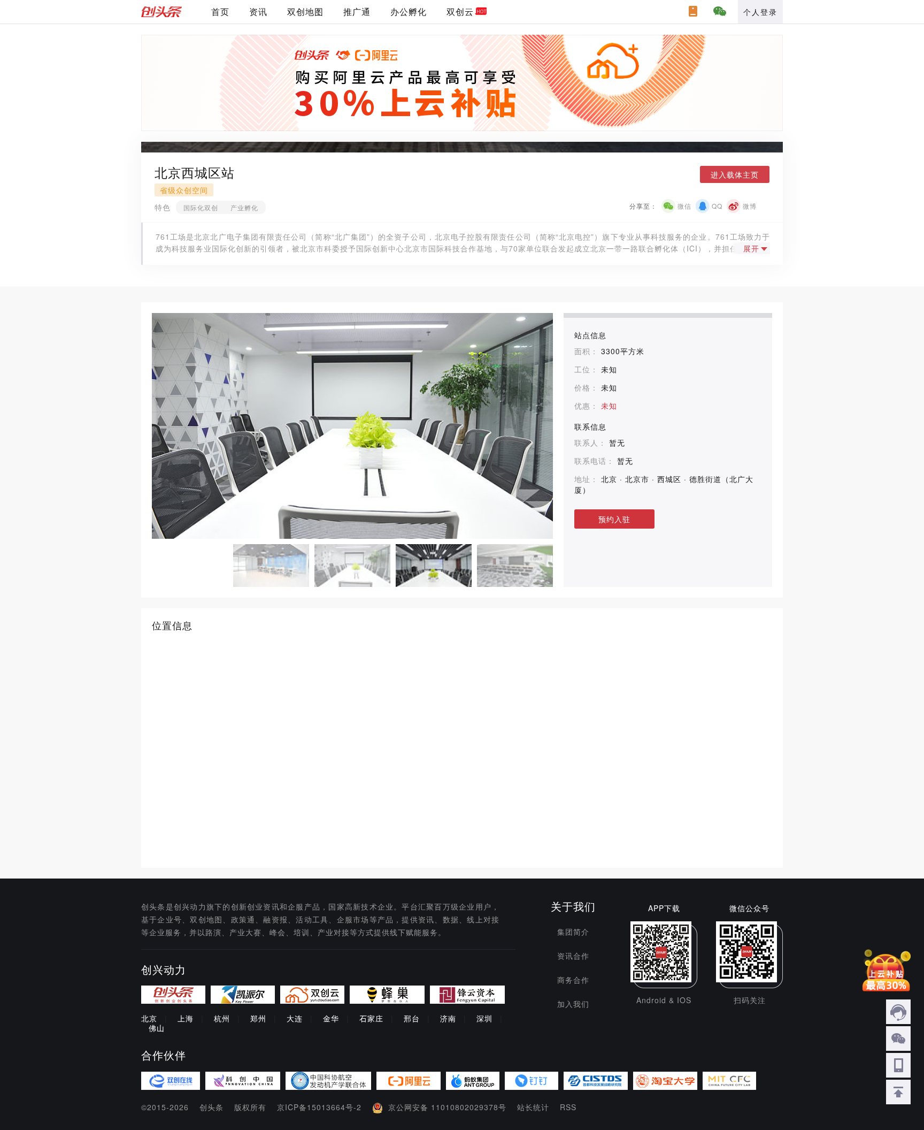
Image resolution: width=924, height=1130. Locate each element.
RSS (568, 1107)
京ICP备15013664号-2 (319, 1107)
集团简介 (573, 931)
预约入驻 (614, 519)
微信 (684, 205)
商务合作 (573, 979)
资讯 (258, 11)
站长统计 (533, 1107)
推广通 (357, 11)
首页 (220, 11)
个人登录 (760, 11)
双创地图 (305, 11)
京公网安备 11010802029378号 (447, 1107)
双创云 (460, 11)
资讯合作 (573, 955)
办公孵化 (408, 11)
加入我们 (573, 1003)
